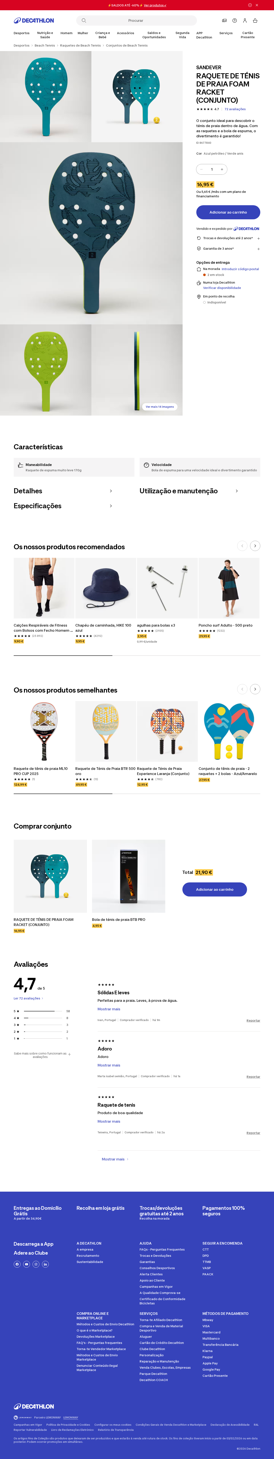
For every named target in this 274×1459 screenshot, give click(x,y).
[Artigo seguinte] (255, 546)
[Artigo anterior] (242, 546)
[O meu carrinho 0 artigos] (255, 20)
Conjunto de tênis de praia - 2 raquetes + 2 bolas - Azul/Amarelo (228, 771)
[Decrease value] (201, 169)
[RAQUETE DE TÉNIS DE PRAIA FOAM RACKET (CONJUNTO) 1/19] (137, 96)
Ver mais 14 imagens (160, 406)
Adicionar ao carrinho (228, 212)
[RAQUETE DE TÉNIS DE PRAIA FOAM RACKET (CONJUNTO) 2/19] (45, 96)
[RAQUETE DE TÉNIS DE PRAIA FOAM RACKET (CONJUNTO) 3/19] (91, 233)
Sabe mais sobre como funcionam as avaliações (40, 1055)
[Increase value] (222, 169)
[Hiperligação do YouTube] (26, 1264)
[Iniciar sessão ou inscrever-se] (245, 20)
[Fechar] (256, 5)
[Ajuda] (234, 20)
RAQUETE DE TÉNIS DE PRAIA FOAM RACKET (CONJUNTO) (44, 922)
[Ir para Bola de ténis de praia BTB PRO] (128, 876)
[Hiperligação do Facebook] (17, 1264)
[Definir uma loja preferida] (224, 20)
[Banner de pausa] (250, 5)
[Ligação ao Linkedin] (45, 1264)
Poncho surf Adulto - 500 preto (226, 625)
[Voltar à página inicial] (34, 20)
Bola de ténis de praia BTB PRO (118, 919)
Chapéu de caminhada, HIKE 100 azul (103, 628)
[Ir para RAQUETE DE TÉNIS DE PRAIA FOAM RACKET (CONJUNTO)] (50, 876)
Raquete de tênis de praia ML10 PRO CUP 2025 (41, 771)
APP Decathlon (204, 35)
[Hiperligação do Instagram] (36, 1264)
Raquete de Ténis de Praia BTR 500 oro (105, 771)
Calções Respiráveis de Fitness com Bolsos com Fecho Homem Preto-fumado (42, 628)
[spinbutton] (212, 169)
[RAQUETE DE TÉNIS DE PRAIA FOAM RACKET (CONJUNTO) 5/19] (137, 370)
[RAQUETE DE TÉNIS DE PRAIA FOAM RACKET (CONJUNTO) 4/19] (45, 370)
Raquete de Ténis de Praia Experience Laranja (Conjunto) (163, 771)
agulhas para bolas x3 (156, 625)
